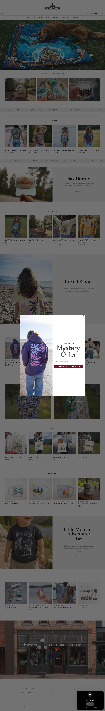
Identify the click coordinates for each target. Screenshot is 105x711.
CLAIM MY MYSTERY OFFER (68, 366)
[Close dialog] (83, 316)
